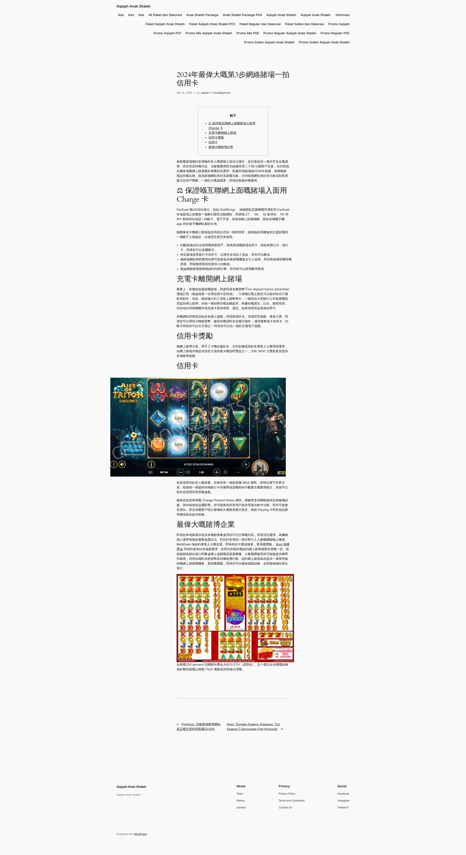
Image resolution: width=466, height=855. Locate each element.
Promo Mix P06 (247, 33)
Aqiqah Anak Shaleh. (316, 15)
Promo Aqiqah (339, 24)
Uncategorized (221, 92)
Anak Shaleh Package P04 (242, 15)
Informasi (343, 15)
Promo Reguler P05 (335, 33)
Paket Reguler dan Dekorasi (260, 24)
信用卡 (213, 142)
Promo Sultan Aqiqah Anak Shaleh (269, 42)
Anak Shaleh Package (202, 15)
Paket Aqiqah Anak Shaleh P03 (212, 24)
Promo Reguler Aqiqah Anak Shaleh (289, 33)
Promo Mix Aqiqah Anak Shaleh (209, 33)
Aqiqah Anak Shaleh (133, 6)
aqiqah (205, 92)
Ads (121, 15)
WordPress (140, 834)
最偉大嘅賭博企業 (220, 147)
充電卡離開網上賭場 (222, 133)
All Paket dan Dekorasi (165, 15)
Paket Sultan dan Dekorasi (304, 24)
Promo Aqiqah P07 (167, 33)
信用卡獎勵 (216, 137)
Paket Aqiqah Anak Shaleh (165, 24)
